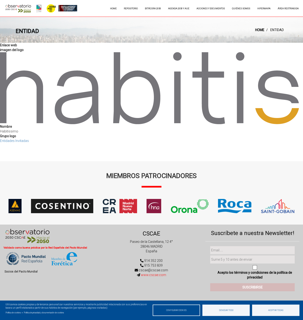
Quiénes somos (241, 8)
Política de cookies (13, 312)
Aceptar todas (275, 310)
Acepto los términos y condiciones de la (255, 275)
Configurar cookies (176, 310)
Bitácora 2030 (153, 8)
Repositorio (131, 8)
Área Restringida (288, 8)
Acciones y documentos (210, 8)
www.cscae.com (153, 275)
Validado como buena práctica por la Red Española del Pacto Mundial (45, 247)
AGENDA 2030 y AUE (178, 8)
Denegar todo (226, 310)
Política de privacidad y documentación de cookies (44, 312)
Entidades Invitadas (14, 141)
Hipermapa (264, 8)
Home (113, 8)
